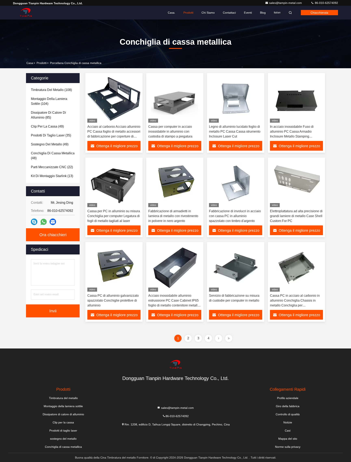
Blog (263, 12)
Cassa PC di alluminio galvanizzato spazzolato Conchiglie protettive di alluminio (113, 300)
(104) (49, 101)
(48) (53, 155)
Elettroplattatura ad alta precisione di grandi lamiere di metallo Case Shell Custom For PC (296, 216)
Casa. (171, 12)
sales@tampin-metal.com (286, 2)
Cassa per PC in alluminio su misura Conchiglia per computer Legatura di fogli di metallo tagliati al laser (113, 216)
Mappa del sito (287, 438)
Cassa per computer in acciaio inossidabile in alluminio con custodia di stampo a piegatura (170, 131)
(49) (47, 126)
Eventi (248, 12)
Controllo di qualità (288, 414)
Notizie (287, 422)
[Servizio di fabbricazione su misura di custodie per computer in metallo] (235, 268)
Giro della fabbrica (287, 406)
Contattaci (229, 12)
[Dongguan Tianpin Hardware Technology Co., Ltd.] (26, 12)
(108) (51, 90)
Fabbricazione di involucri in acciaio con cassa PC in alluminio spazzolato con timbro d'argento (235, 216)
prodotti (42, 63)
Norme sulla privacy (287, 446)
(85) (48, 115)
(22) (52, 167)
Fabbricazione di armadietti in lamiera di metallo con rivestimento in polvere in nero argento (173, 216)
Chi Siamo (208, 12)
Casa (29, 63)
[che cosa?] (43, 222)
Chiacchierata (319, 12)
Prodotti (188, 12)
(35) (51, 135)
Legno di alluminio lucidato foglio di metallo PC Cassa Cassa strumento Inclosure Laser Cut (234, 131)
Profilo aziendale (287, 398)
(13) (52, 176)
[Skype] (34, 221)
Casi (287, 430)
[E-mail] (52, 221)
